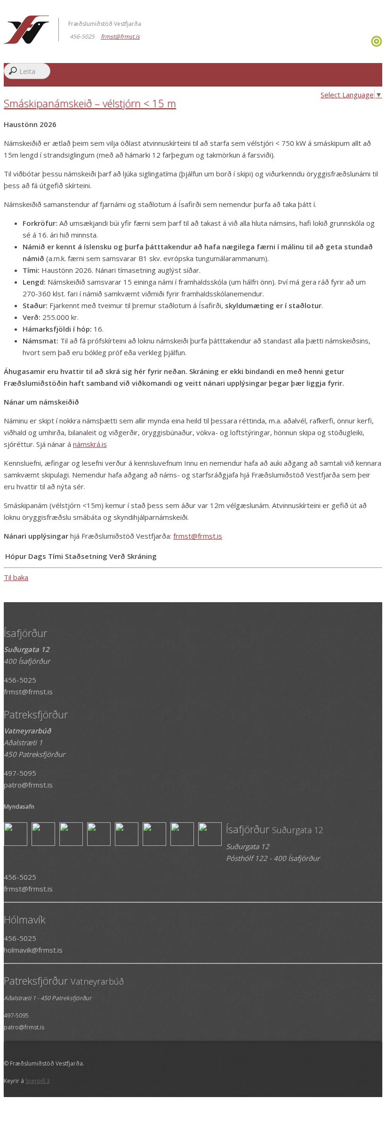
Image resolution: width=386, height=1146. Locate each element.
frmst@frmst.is (197, 536)
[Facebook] (367, 44)
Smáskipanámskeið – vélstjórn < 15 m (90, 103)
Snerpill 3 (37, 1081)
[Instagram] (370, 44)
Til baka (16, 577)
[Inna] (376, 44)
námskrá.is (90, 444)
